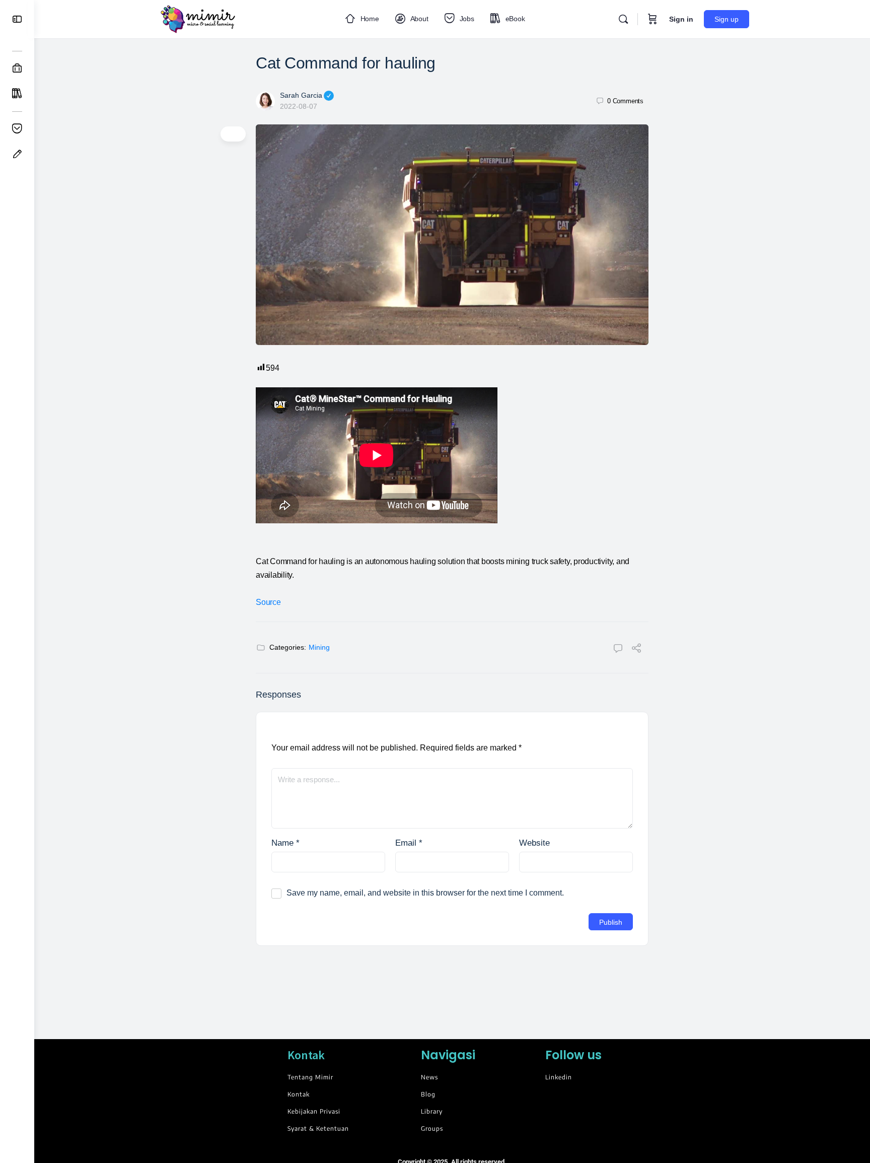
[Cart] (652, 19)
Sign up (726, 19)
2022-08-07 (298, 106)
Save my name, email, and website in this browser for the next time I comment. (425, 892)
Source (268, 602)
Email (408, 843)
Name (285, 843)
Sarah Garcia (301, 95)
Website (534, 843)
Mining (319, 647)
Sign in (681, 19)
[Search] (623, 19)
